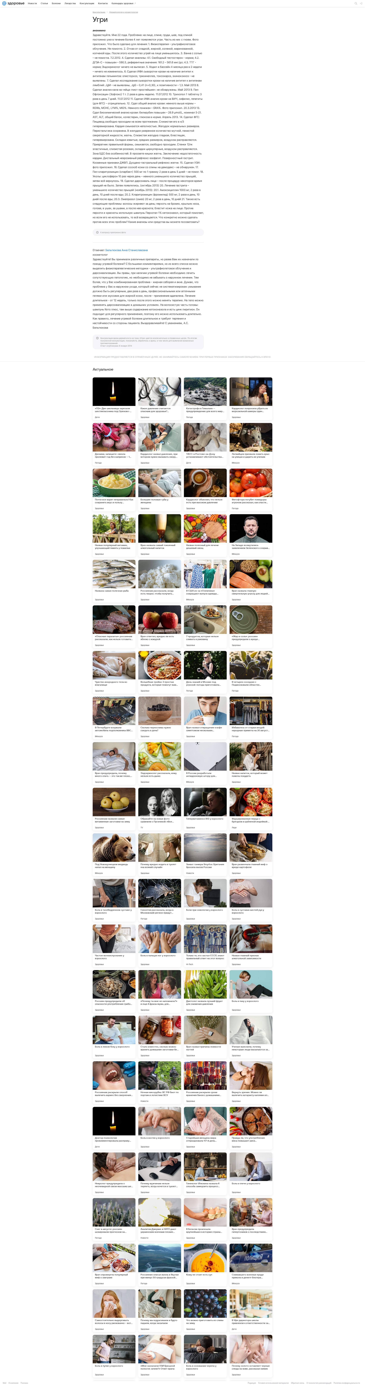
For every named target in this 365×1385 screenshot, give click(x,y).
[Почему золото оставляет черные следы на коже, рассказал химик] (251, 1356)
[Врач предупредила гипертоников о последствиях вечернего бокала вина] (251, 1219)
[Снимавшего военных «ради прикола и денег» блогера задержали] (251, 1265)
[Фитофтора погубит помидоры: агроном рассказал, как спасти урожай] (251, 490)
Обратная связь (297, 1383)
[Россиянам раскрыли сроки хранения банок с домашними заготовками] (205, 1082)
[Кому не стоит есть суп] (205, 1265)
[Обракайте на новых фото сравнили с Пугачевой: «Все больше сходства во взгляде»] (159, 809)
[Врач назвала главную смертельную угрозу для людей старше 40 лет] (251, 581)
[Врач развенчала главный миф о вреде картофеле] (251, 854)
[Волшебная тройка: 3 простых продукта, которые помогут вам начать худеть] (159, 672)
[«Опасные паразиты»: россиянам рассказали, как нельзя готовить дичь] (114, 626)
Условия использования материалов (273, 1383)
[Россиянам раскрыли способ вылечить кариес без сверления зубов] (114, 1082)
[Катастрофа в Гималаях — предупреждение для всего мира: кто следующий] (205, 398)
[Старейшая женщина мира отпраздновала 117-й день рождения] (205, 1128)
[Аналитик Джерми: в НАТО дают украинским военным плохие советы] (159, 1219)
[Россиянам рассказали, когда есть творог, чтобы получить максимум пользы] (159, 581)
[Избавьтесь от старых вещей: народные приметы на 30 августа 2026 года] (251, 718)
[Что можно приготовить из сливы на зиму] (205, 1310)
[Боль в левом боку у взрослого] (114, 1037)
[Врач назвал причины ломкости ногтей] (205, 1037)
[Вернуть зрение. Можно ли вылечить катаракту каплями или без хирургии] (251, 1082)
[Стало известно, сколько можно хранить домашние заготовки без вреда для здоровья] (159, 1037)
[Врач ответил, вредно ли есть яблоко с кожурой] (159, 626)
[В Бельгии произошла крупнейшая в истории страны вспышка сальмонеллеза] (205, 1219)
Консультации (99, 12)
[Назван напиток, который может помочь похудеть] (251, 763)
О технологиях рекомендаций (319, 1383)
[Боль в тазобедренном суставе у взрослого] (114, 900)
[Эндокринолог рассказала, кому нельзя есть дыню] (159, 763)
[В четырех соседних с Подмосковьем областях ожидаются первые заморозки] (251, 672)
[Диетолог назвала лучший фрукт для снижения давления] (205, 991)
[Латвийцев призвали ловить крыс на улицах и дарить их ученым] (251, 444)
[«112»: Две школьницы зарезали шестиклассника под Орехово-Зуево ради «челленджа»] (114, 398)
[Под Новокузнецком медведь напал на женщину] (114, 854)
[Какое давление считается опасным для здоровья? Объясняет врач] (159, 398)
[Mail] (4, 3)
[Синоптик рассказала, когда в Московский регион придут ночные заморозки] (159, 900)
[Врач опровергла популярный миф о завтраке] (114, 1265)
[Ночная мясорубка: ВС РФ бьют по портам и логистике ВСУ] (159, 1082)
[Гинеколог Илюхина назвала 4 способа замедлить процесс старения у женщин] (205, 1173)
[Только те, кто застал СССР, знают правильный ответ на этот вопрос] (205, 946)
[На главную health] (15, 3)
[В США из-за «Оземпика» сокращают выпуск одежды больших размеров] (205, 581)
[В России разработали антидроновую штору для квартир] (205, 763)
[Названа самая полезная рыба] (114, 581)
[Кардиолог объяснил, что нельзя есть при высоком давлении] (205, 490)
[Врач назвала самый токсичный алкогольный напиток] (159, 535)
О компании (13, 1383)
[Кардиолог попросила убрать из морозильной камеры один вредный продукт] (251, 398)
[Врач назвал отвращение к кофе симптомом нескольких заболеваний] (205, 718)
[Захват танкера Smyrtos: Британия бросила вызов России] (205, 854)
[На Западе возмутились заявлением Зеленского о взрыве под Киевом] (251, 535)
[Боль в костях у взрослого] (159, 1128)
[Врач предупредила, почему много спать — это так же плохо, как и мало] (114, 763)
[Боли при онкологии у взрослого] (205, 900)
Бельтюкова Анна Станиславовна (127, 250)
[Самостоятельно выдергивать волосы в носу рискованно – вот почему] (114, 1310)
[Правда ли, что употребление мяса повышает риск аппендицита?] (251, 1128)
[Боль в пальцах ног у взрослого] (159, 946)
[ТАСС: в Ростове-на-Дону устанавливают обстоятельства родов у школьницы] (205, 444)
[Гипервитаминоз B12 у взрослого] (205, 809)
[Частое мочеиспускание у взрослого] (114, 946)
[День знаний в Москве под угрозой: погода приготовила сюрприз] (205, 672)
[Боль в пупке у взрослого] (114, 1356)
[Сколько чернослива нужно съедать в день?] (159, 718)
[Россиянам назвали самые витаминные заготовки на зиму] (114, 809)
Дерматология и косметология (123, 12)
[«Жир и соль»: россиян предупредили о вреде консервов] (251, 626)
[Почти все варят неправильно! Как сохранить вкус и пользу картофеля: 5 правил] (114, 490)
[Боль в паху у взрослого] (251, 991)
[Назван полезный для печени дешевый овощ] (205, 535)
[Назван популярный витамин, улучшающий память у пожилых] (114, 535)
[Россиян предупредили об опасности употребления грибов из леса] (114, 991)
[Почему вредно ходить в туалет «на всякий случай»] (159, 854)
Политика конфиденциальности (347, 1383)
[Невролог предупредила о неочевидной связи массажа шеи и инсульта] (114, 1173)
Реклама (24, 1383)
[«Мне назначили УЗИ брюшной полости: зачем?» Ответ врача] (159, 1356)
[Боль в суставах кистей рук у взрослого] (251, 900)
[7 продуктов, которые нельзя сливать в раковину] (205, 626)
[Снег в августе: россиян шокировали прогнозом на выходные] (114, 1219)
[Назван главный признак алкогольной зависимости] (251, 946)
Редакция (252, 1383)
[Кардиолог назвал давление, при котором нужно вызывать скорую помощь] (159, 444)
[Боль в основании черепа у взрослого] (205, 1356)
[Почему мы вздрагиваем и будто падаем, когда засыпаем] (159, 1310)
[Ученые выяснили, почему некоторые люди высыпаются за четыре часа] (251, 1037)
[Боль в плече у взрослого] (251, 1173)
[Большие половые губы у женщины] (159, 490)
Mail (4, 1383)
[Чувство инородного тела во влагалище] (114, 672)
